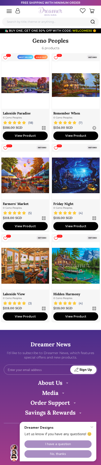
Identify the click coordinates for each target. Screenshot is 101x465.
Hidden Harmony (66, 294)
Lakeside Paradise (17, 113)
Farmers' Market (16, 204)
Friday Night (63, 204)
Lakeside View (14, 294)
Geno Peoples (13, 117)
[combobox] (50, 22)
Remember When (66, 113)
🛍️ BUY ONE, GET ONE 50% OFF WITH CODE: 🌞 (50, 30)
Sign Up (85, 369)
